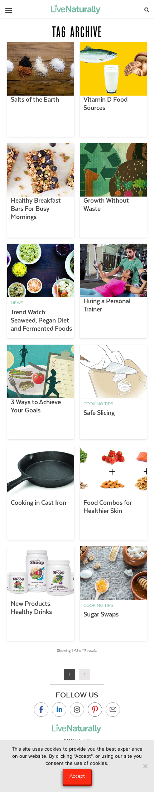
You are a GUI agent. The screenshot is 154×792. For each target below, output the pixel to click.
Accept (77, 776)
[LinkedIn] (59, 709)
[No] (145, 766)
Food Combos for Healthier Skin (107, 506)
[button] (8, 8)
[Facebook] (41, 709)
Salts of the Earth (35, 99)
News (17, 302)
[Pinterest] (95, 709)
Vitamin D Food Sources (105, 103)
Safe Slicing (99, 412)
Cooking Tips (98, 403)
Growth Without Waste (106, 204)
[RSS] (113, 709)
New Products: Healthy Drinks (31, 607)
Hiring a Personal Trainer (106, 305)
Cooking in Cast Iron (38, 502)
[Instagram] (77, 709)
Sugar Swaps (101, 614)
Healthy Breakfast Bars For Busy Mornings (36, 208)
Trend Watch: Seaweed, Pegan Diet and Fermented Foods (41, 320)
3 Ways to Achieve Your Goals (36, 406)
